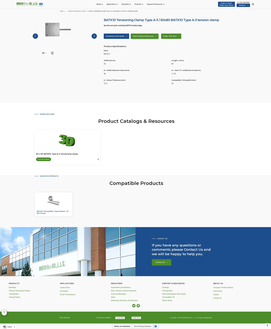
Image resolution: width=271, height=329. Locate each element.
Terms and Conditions (103, 318)
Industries (125, 4)
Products (137, 4)
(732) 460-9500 (64, 318)
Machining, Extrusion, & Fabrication (124, 300)
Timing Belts (14, 294)
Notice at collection (122, 326)
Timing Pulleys (14, 297)
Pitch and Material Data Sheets (174, 294)
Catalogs (165, 287)
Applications (111, 4)
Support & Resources (154, 4)
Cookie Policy (136, 318)
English (10, 327)
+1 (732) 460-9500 (243, 2)
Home (62, 11)
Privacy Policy (120, 318)
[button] (99, 4)
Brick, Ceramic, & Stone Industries (123, 291)
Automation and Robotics (120, 287)
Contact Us (217, 298)
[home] (27, 4)
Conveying (64, 291)
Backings (12, 287)
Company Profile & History (223, 288)
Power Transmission (67, 295)
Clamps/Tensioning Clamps (77, 11)
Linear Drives (65, 288)
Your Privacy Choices (142, 326)
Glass (113, 297)
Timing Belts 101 (168, 297)
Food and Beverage (118, 294)
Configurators (167, 291)
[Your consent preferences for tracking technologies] (267, 325)
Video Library (167, 300)
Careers (216, 295)
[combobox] (9, 327)
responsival (208, 318)
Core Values (217, 291)
